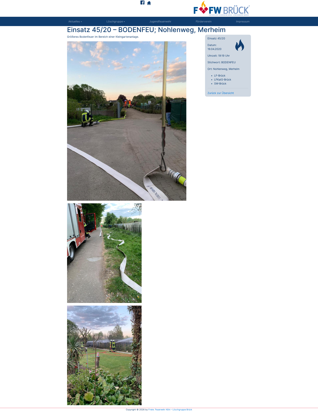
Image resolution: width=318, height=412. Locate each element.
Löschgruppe (114, 21)
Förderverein (204, 21)
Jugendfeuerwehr (160, 21)
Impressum (243, 21)
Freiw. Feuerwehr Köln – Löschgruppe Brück (170, 409)
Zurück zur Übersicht (221, 93)
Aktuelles (74, 21)
